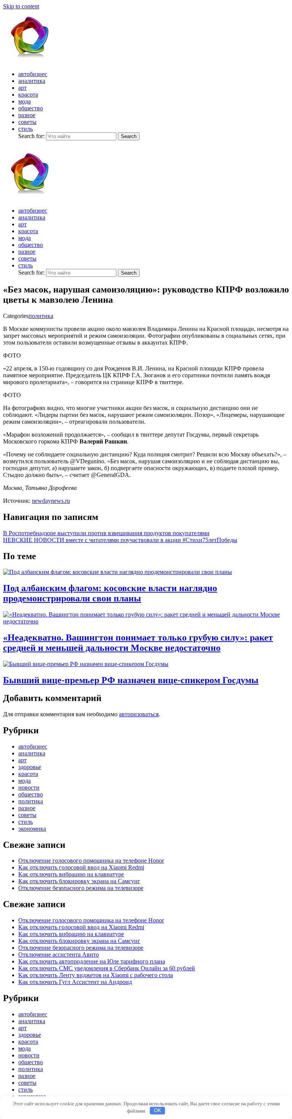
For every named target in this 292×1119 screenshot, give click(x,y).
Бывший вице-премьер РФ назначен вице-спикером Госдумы (131, 680)
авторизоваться (139, 714)
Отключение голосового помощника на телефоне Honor (91, 860)
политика (41, 316)
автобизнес (32, 74)
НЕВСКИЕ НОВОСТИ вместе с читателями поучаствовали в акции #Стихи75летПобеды (120, 540)
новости (29, 787)
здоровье (29, 767)
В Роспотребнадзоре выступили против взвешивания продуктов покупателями (106, 533)
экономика (32, 828)
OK (157, 1110)
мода (24, 101)
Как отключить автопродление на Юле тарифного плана (91, 961)
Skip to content (21, 6)
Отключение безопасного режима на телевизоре (80, 888)
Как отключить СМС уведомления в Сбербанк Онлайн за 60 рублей (106, 968)
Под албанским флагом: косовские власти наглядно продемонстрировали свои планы (110, 593)
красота (28, 94)
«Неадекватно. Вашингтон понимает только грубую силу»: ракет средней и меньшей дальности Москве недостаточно (138, 643)
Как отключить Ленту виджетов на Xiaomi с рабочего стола (95, 975)
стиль (25, 129)
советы (27, 122)
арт (22, 87)
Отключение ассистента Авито (58, 954)
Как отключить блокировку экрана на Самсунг (79, 881)
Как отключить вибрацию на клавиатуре (71, 874)
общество (30, 108)
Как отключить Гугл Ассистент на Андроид (75, 982)
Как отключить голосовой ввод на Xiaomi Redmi (81, 867)
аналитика (31, 81)
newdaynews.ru (51, 501)
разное (26, 115)
